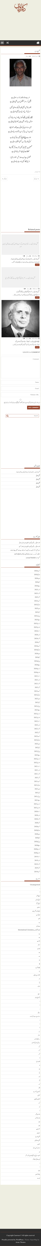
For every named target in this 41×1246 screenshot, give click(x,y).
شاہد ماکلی (35, 179)
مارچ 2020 (37, 845)
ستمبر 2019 (37, 868)
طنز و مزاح (38, 1061)
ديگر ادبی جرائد (37, 997)
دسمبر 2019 (37, 857)
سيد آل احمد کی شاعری (36, 1043)
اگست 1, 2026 (35, 289)
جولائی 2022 (37, 740)
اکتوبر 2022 (37, 729)
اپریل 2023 (37, 706)
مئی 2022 (37, 748)
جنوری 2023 (37, 717)
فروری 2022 (37, 759)
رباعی (39, 1013)
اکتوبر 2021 (37, 774)
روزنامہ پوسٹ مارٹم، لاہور (35, 1016)
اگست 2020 (37, 827)
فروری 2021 (37, 804)
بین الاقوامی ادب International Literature (29, 930)
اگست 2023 (37, 691)
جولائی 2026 (37, 575)
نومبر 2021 (37, 770)
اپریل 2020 (37, 842)
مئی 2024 (37, 657)
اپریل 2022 (37, 751)
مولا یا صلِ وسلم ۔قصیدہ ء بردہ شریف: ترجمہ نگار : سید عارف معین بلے (27, 550)
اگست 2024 (37, 646)
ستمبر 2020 (37, 823)
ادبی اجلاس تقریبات (36, 911)
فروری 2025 (37, 623)
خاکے (39, 986)
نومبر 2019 (37, 860)
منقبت (38, 1144)
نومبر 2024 (37, 635)
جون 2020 (37, 834)
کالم (39, 1088)
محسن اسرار (38, 558)
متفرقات (38, 1129)
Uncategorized (35, 885)
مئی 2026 (37, 582)
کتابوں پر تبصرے (36, 1092)
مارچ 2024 (37, 665)
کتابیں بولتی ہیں (37, 1099)
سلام (39, 1035)
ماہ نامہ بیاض (38, 1114)
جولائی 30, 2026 (35, 338)
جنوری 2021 (37, 808)
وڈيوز (39, 1170)
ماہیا (39, 1122)
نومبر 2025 (37, 590)
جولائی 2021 (37, 785)
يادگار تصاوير (37, 1174)
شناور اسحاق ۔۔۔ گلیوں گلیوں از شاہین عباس (32, 543)
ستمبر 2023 (37, 687)
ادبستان (38, 907)
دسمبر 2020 (37, 812)
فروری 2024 (37, 669)
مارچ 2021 (37, 800)
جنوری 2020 (37, 853)
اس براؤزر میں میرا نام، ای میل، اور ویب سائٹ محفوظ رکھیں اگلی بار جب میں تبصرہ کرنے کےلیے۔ (22, 402)
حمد (39, 979)
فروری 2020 (37, 849)
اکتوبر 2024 (37, 639)
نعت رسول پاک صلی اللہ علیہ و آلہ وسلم (33, 1155)
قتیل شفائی (38, 476)
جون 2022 (37, 744)
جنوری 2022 (37, 763)
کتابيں (39, 1095)
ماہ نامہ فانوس (37, 1118)
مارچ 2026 (37, 586)
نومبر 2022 (37, 725)
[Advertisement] (20, 28)
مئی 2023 (37, 702)
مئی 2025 (37, 612)
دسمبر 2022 (37, 721)
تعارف (38, 949)
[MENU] (2, 42)
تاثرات (38, 941)
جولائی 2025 (37, 605)
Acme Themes (20, 1242)
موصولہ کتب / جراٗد (36, 1148)
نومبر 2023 (37, 680)
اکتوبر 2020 (37, 819)
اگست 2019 (37, 872)
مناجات (38, 1133)
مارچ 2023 (37, 710)
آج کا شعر (38, 896)
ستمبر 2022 (37, 733)
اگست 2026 (37, 571)
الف (39, 919)
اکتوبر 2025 (37, 593)
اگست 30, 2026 (35, 256)
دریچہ (39, 994)
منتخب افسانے (37, 1137)
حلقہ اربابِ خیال (37, 975)
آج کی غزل (36, 172)
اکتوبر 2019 (37, 864)
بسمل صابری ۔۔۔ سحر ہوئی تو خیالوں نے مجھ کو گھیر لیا (20, 277)
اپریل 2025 (37, 616)
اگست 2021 (37, 781)
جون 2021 (37, 789)
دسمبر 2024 (37, 631)
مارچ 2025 (37, 620)
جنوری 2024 (37, 672)
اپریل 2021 (37, 796)
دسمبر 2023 (37, 676)
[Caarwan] (38, 43)
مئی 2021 (37, 793)
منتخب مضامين (37, 1140)
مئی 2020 (37, 838)
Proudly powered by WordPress (12, 1240)
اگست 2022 (37, 736)
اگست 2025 (37, 601)
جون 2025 (37, 608)
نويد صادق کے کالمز (36, 1159)
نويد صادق (27, 56)
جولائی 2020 (37, 830)
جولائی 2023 (37, 695)
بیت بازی (38, 926)
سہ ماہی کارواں (37, 1039)
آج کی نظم (38, 903)
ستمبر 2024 (37, 642)
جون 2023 (37, 699)
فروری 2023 (37, 714)
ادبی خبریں (38, 915)
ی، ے (38, 1178)
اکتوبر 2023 (37, 684)
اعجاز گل (5, 179)
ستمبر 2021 (37, 778)
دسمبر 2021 (37, 766)
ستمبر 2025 (37, 597)
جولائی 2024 (37, 650)
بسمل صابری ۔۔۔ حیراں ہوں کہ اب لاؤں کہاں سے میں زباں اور (21, 245)
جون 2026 (37, 578)
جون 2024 (37, 654)
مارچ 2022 (37, 755)
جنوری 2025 (37, 627)
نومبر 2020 (37, 815)
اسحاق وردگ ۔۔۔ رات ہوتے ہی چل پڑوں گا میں (30, 554)
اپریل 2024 (37, 661)
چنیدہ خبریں (38, 967)
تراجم (39, 945)
